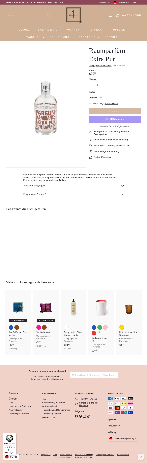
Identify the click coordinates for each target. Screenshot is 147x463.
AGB (55, 454)
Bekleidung (60, 37)
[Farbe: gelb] (121, 327)
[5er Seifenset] (45, 320)
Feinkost (97, 29)
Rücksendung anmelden (53, 402)
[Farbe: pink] (38, 327)
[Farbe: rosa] (105, 327)
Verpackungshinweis (63, 457)
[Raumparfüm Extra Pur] (16, 243)
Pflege (119, 29)
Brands (111, 37)
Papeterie (88, 37)
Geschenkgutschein (51, 413)
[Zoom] (46, 107)
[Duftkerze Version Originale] (128, 319)
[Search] (48, 15)
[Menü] (14, 434)
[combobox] (29, 15)
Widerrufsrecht (66, 454)
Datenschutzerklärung (84, 454)
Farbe (92, 92)
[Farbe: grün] (99, 327)
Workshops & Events (19, 413)
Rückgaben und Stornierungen (56, 410)
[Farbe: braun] (16, 327)
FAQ (44, 399)
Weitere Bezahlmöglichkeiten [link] (115, 126)
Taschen (34, 37)
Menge (92, 79)
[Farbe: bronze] (11, 248)
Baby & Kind (48, 29)
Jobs (11, 402)
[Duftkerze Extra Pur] (101, 322)
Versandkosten (111, 103)
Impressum (46, 454)
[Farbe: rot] (94, 333)
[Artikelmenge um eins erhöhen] (103, 85)
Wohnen (74, 29)
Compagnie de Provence (37, 282)
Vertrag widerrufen (50, 406)
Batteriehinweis (123, 454)
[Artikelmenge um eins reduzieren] (92, 85)
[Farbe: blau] (11, 327)
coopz (24, 29)
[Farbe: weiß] (66, 327)
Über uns (13, 399)
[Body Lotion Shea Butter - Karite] (73, 321)
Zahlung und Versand (105, 454)
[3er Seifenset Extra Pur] (18, 321)
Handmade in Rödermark (21, 406)
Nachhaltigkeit (15, 410)
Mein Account (48, 417)
